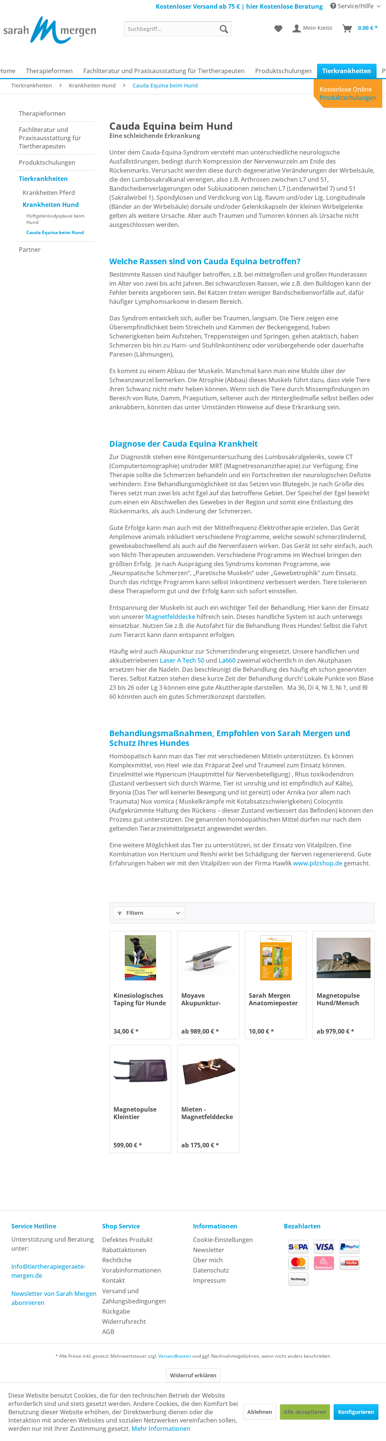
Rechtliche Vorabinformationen (131, 1265)
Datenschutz (211, 1270)
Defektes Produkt (127, 1240)
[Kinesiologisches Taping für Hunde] (140, 957)
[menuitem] (178, 28)
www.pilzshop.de (317, 863)
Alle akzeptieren (305, 1411)
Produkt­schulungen (47, 162)
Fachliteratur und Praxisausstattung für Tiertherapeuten (50, 138)
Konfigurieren (356, 1411)
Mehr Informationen (161, 1428)
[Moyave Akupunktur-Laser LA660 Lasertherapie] (208, 957)
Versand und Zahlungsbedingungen (134, 1296)
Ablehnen (259, 1411)
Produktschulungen (348, 97)
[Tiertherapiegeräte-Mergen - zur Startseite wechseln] (50, 31)
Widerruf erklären (193, 1375)
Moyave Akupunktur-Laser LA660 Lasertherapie (202, 999)
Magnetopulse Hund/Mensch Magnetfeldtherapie (344, 999)
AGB (108, 1332)
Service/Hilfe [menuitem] (355, 6)
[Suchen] (224, 28)
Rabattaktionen (124, 1250)
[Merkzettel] (278, 28)
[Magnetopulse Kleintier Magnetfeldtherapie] (140, 1071)
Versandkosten (174, 1356)
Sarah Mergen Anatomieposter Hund (273, 999)
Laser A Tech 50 (182, 660)
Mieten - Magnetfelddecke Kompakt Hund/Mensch (207, 1113)
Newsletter (208, 1250)
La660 (227, 660)
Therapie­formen (42, 113)
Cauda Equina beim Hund (55, 232)
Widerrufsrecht (124, 1321)
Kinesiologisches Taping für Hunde (139, 999)
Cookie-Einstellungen (223, 1240)
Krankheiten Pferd (49, 192)
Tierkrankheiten (43, 179)
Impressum (209, 1280)
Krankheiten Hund (51, 205)
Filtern (134, 912)
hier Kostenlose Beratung (284, 6)
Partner (30, 249)
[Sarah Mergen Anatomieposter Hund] (276, 957)
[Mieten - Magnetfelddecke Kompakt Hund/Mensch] (208, 1071)
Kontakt (113, 1280)
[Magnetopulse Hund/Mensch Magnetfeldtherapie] (344, 957)
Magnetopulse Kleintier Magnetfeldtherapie (140, 1113)
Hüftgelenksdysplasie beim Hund (55, 219)
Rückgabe (116, 1311)
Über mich (208, 1260)
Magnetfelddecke (169, 617)
